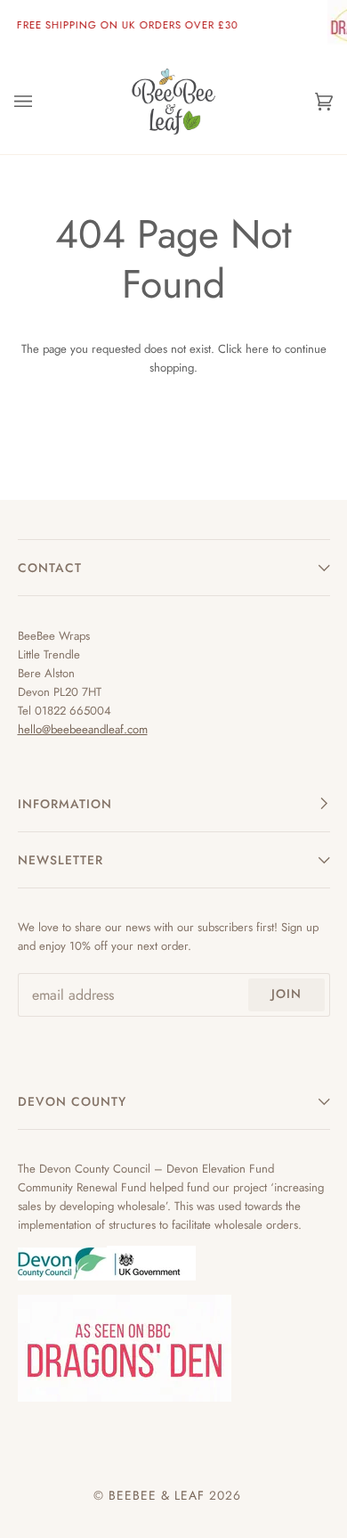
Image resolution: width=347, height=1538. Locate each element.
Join (286, 993)
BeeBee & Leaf (157, 1495)
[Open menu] (41, 101)
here (257, 348)
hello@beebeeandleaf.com (83, 729)
